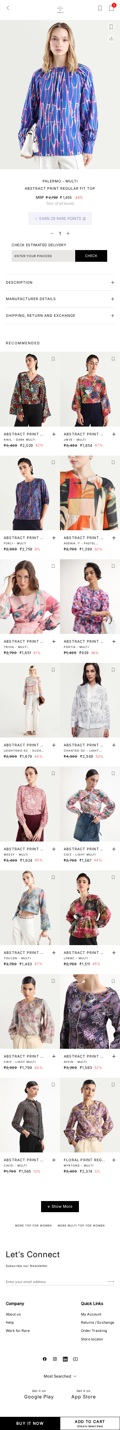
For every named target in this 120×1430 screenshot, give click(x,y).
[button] (47, 165)
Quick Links (92, 1303)
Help (10, 1322)
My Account (91, 1314)
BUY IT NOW (30, 1423)
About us (13, 1314)
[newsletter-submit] (110, 1281)
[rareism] (60, 10)
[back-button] (8, 7)
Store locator (92, 1339)
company (15, 1303)
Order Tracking (94, 1330)
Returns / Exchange (97, 1322)
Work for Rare (18, 1330)
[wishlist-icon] (100, 9)
